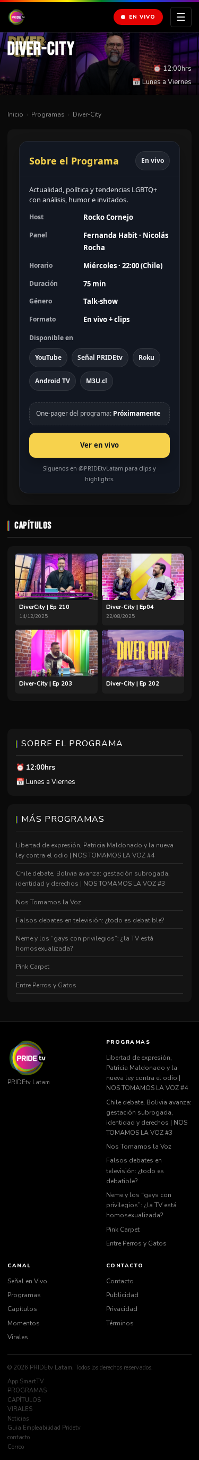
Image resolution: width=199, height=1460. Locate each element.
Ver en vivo (99, 445)
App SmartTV (25, 1381)
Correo (15, 1447)
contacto (18, 1437)
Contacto (120, 1281)
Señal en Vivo (27, 1281)
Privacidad (121, 1309)
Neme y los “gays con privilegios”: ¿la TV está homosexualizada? (84, 943)
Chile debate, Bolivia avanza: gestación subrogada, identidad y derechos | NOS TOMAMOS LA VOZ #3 (93, 878)
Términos (120, 1323)
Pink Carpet (32, 966)
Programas (48, 114)
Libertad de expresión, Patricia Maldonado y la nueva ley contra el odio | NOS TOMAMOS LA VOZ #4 (95, 850)
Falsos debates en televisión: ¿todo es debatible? (90, 920)
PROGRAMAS (27, 1391)
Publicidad (122, 1295)
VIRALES (19, 1409)
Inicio (15, 114)
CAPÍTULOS (24, 1400)
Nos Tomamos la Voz (48, 902)
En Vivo (142, 17)
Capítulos (22, 1309)
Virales (17, 1337)
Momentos (23, 1323)
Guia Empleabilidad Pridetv (44, 1428)
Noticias (18, 1419)
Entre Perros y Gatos (46, 985)
